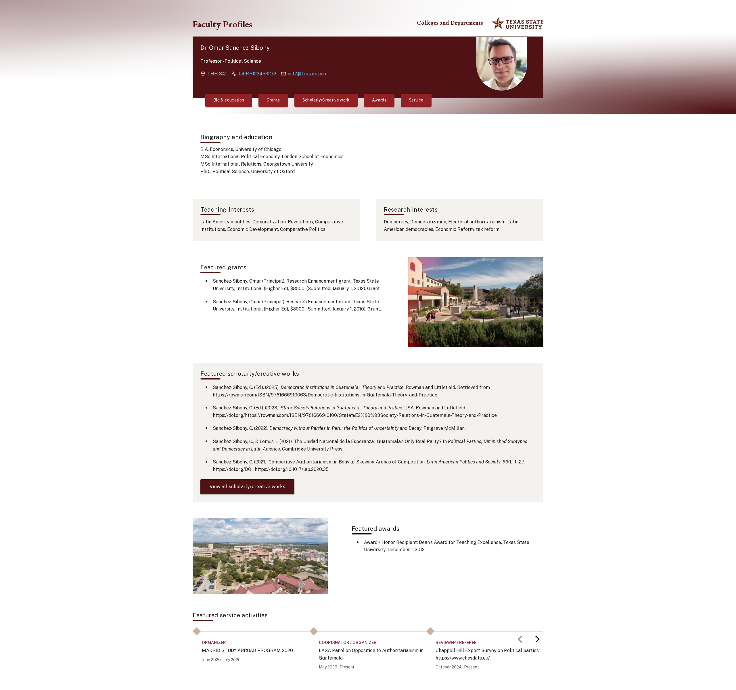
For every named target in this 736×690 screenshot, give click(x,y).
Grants (273, 100)
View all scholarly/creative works (247, 486)
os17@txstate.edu (307, 73)
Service (416, 100)
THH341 (217, 73)
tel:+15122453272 (257, 73)
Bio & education (228, 100)
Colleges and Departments (450, 23)
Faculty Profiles (222, 24)
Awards (379, 100)
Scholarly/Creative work (326, 100)
